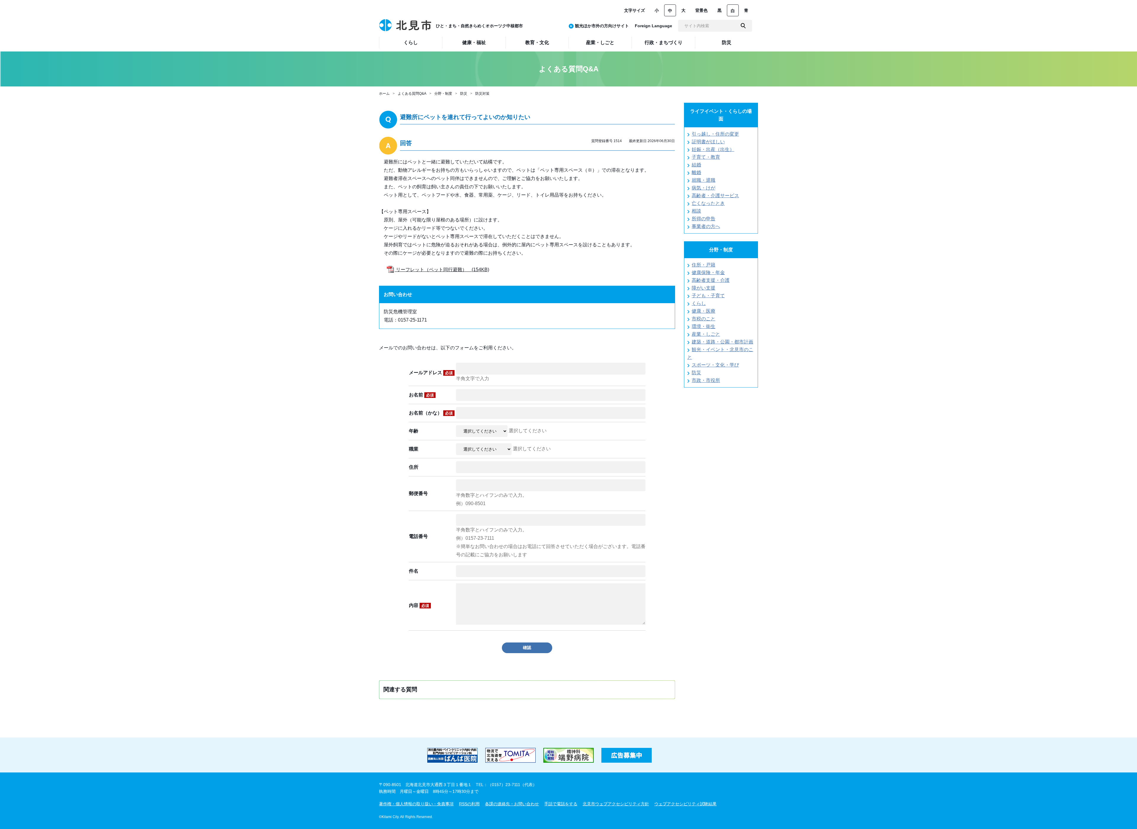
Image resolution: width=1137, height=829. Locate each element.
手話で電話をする (560, 803)
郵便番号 (418, 493)
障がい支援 (703, 287)
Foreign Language (653, 25)
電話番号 (418, 536)
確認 (527, 647)
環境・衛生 (703, 326)
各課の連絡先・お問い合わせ (512, 803)
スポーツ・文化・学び (715, 364)
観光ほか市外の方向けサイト (602, 25)
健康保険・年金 (708, 272)
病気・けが (703, 187)
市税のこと (703, 318)
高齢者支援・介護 (711, 280)
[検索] (743, 26)
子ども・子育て (708, 295)
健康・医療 (703, 311)
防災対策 (482, 93)
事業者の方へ (706, 226)
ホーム (384, 93)
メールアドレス (431, 372)
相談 (696, 210)
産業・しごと (706, 334)
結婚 (696, 164)
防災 (463, 93)
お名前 (421, 394)
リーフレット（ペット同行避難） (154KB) (442, 269)
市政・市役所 (706, 380)
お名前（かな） (431, 412)
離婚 (696, 172)
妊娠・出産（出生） (713, 149)
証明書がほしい (708, 141)
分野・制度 (443, 93)
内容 (419, 605)
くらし (699, 303)
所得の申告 (703, 218)
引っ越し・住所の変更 (715, 133)
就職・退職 (703, 180)
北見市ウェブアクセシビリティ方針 (616, 803)
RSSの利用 (469, 803)
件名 (413, 570)
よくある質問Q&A (412, 93)
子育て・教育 (706, 157)
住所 (413, 467)
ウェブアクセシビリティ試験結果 (685, 803)
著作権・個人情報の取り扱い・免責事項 (416, 803)
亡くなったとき (708, 203)
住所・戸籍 (703, 264)
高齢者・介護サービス (715, 195)
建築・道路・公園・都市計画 (722, 341)
